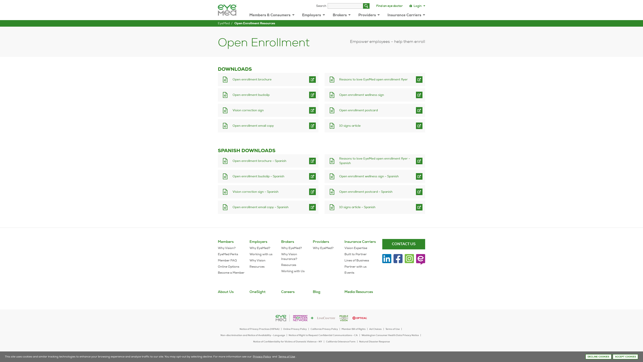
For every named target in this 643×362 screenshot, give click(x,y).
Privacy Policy (262, 356)
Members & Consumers (270, 15)
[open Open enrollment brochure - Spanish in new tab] (312, 161)
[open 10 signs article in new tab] (419, 126)
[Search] (366, 6)
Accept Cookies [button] (625, 356)
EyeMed (224, 23)
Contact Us (404, 244)
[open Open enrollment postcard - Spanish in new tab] (419, 192)
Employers (311, 15)
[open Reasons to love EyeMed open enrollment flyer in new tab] (419, 79)
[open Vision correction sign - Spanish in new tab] (312, 192)
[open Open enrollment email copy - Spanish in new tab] (312, 207)
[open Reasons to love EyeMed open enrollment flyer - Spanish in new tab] (419, 161)
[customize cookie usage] (298, 357)
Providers (367, 15)
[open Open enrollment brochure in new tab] (312, 79)
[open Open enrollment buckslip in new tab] (312, 95)
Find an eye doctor (389, 6)
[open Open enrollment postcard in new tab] (419, 110)
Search (321, 6)
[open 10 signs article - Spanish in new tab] (419, 207)
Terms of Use (286, 356)
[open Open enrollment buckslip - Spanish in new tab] (312, 176)
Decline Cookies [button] (598, 356)
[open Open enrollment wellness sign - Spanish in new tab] (419, 176)
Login (418, 6)
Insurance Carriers (404, 15)
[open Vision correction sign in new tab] (312, 110)
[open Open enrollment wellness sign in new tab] (419, 95)
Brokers (340, 15)
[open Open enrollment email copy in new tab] (312, 126)
